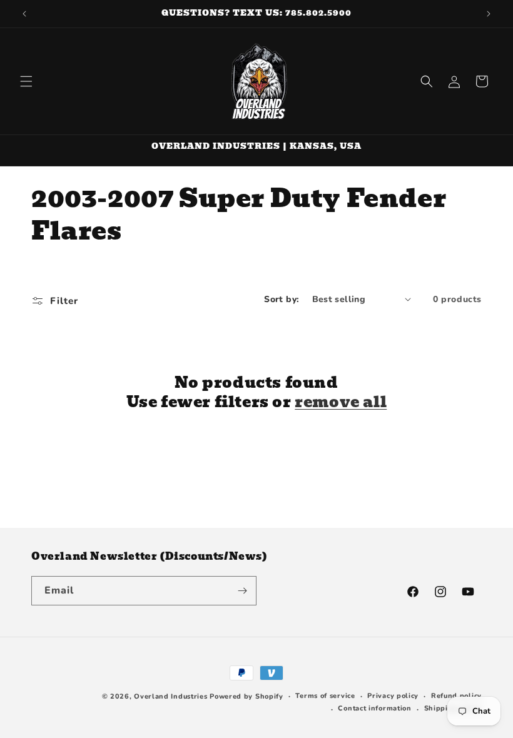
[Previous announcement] (24, 14)
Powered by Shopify (246, 696)
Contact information (374, 708)
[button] (26, 81)
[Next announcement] (488, 14)
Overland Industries (170, 696)
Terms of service (325, 695)
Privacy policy (393, 695)
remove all (341, 402)
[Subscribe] (242, 590)
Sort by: (281, 299)
